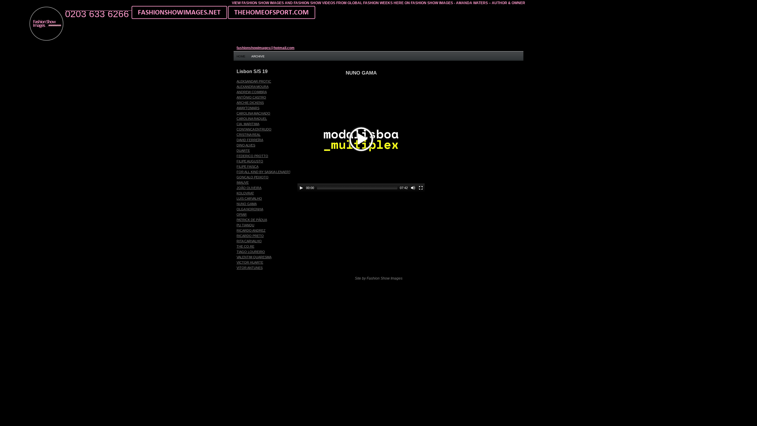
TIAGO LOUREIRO (251, 252)
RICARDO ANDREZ (251, 230)
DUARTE (243, 150)
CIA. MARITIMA (248, 124)
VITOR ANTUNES (250, 268)
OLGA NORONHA (250, 209)
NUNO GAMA (247, 204)
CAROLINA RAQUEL (252, 118)
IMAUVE (243, 182)
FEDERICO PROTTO (252, 156)
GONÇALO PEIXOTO (252, 177)
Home (241, 56)
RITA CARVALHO (249, 241)
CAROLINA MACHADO (253, 113)
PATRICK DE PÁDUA (252, 220)
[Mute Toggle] (413, 187)
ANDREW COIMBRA (252, 92)
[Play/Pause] (301, 187)
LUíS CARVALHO (249, 198)
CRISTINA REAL (249, 134)
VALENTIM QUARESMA (254, 257)
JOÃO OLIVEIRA (249, 188)
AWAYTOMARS (248, 108)
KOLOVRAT (245, 193)
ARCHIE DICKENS (250, 102)
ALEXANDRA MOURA (252, 86)
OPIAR (242, 214)
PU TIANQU (245, 225)
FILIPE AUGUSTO (250, 161)
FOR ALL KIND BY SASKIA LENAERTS (265, 172)
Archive (258, 56)
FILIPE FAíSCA (247, 166)
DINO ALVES (246, 145)
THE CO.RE (245, 246)
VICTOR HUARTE (250, 262)
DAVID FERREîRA (250, 140)
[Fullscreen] (420, 187)
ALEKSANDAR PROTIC (254, 81)
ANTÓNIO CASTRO (251, 97)
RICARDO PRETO (250, 236)
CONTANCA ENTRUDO (254, 129)
